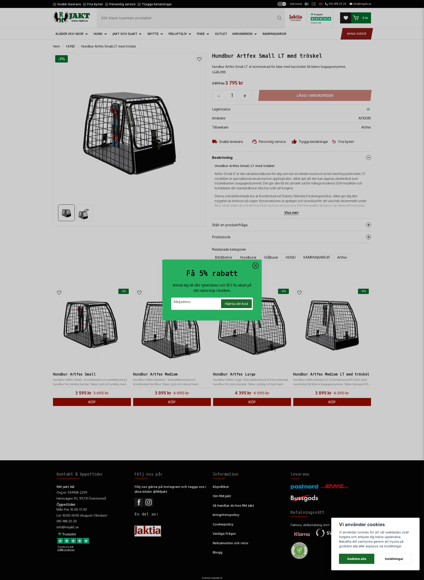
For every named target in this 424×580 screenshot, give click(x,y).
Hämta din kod (236, 303)
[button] (255, 266)
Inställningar (394, 559)
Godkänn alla (356, 559)
